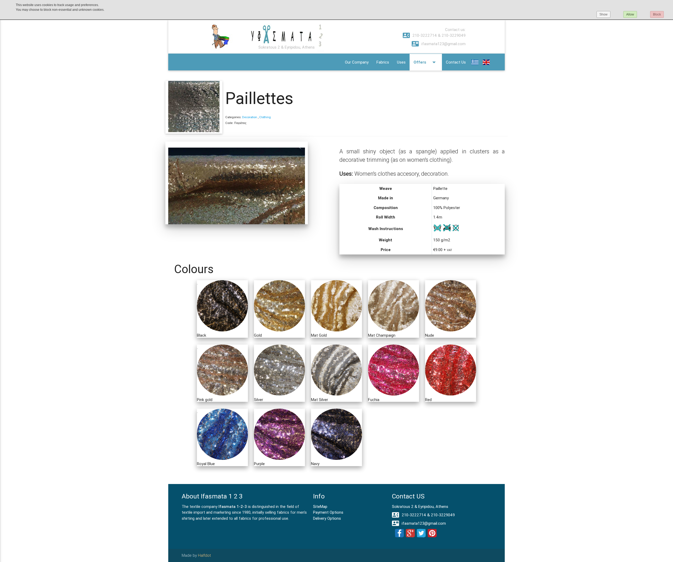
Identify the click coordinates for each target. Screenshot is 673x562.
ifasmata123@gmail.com (439, 44)
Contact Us (456, 62)
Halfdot (204, 555)
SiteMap (320, 506)
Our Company (357, 62)
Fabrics (382, 62)
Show (603, 14)
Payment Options (328, 512)
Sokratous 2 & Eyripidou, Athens (420, 506)
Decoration (249, 117)
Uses (401, 62)
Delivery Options (327, 518)
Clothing (265, 117)
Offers (426, 62)
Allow (630, 14)
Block (657, 14)
